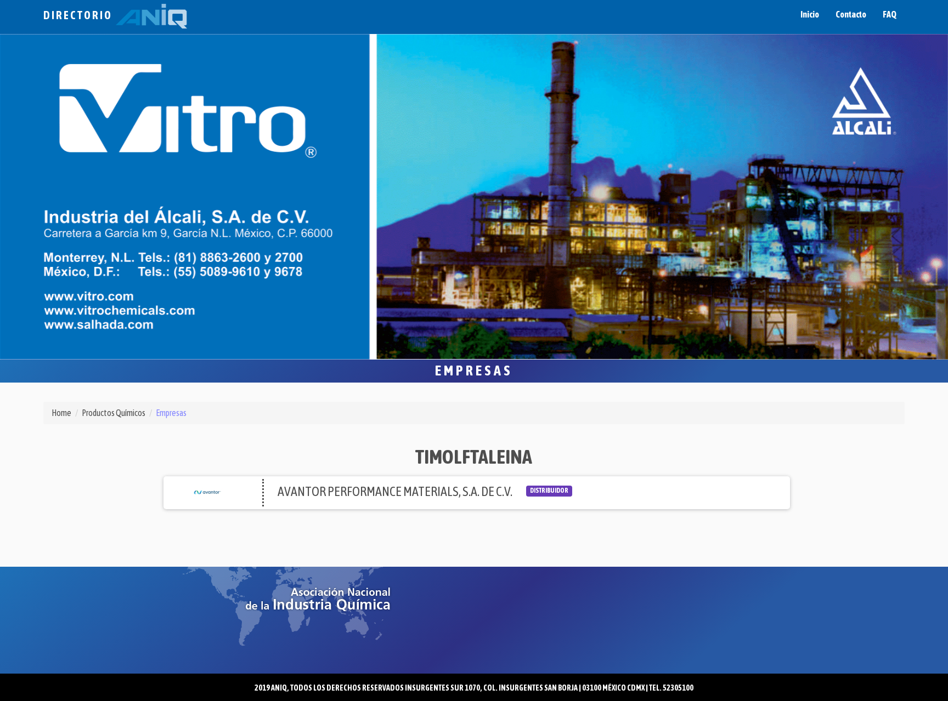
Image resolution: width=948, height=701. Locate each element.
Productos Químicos (113, 413)
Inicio (809, 14)
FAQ (889, 14)
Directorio (79, 15)
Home (61, 413)
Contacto (851, 14)
